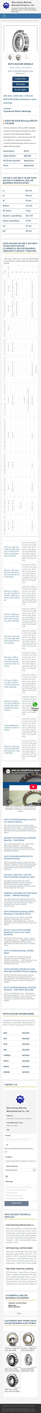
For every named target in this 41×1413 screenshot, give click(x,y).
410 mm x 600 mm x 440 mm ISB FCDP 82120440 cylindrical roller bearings (11, 661)
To (7, 1145)
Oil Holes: (7, 211)
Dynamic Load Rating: (12, 216)
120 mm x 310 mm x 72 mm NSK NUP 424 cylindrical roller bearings (12, 639)
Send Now (16, 1203)
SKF (5, 1039)
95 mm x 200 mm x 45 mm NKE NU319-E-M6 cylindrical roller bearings (11, 617)
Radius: (6, 206)
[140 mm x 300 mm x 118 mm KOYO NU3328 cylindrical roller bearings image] (20, 42)
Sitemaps (30, 1406)
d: (3, 191)
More (19, 1313)
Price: (6, 166)
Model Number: (9, 156)
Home (4, 21)
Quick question (12, 1166)
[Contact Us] (35, 706)
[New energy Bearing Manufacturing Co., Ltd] (6, 4)
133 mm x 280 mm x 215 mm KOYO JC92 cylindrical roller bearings (11, 683)
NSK (5, 1033)
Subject (8, 1157)
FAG (5, 1050)
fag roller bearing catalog (19, 1268)
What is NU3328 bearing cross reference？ (20, 72)
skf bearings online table (19, 1248)
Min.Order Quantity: (12, 161)
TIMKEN (6, 1055)
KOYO (6, 1061)
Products (11, 21)
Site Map (23, 1406)
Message (9, 1182)
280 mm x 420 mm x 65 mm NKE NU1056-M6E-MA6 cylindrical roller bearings (12, 705)
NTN (5, 1044)
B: (4, 201)
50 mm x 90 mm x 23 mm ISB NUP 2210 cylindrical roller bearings (11, 573)
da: (4, 226)
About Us (5, 1406)
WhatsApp (20, 84)
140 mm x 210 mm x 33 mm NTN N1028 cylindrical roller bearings (12, 749)
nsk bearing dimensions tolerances (21, 1225)
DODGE (6, 1072)
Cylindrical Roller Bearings (23, 21)
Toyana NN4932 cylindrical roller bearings (11, 728)
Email (8, 1136)
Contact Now (20, 79)
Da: (4, 231)
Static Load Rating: (11, 221)
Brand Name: (9, 151)
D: (4, 196)
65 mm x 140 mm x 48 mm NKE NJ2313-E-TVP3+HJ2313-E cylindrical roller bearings (12, 551)
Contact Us (14, 1406)
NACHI (6, 1067)
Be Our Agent (20, 90)
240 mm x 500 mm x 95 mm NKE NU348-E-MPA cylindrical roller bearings (12, 595)
